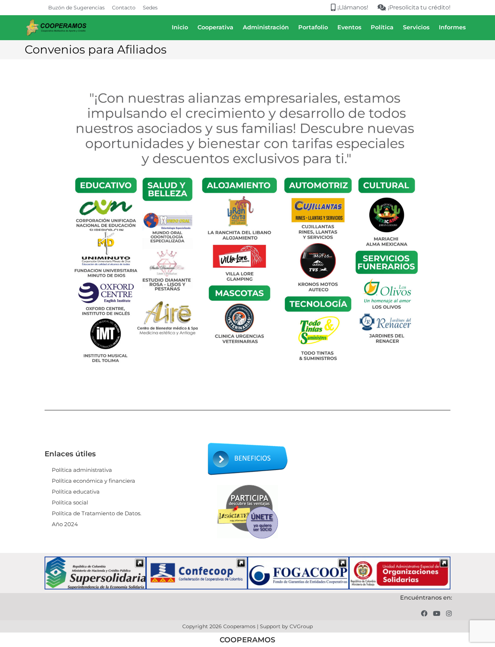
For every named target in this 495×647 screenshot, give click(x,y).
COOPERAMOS (247, 639)
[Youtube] (436, 613)
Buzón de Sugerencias (76, 7)
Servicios (416, 27)
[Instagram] (449, 613)
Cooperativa (215, 27)
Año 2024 (65, 524)
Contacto (124, 7)
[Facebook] (424, 613)
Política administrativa (82, 469)
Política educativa (76, 491)
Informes (452, 27)
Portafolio (313, 27)
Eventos (349, 27)
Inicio (180, 27)
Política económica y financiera (93, 480)
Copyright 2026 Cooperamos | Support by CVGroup (247, 626)
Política (382, 27)
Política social (70, 502)
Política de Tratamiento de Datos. (96, 513)
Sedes (150, 7)
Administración (266, 27)
